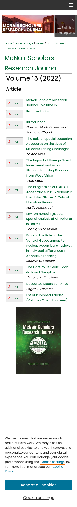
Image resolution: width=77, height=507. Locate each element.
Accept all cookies (39, 485)
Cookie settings (53, 462)
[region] (38, 469)
